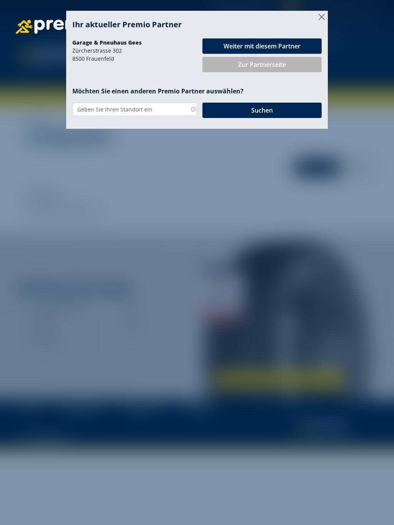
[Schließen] (322, 17)
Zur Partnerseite (262, 64)
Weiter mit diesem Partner (262, 46)
